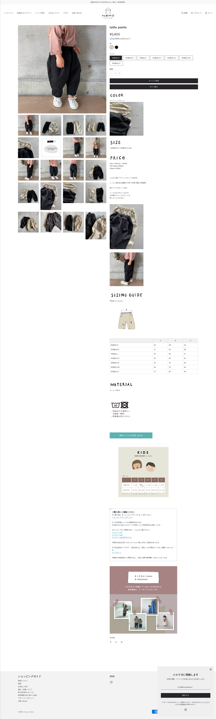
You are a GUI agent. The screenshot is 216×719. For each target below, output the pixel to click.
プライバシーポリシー (26, 698)
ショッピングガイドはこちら (122, 517)
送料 (111, 39)
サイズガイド (116, 553)
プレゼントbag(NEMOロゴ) (122, 537)
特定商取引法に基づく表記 (27, 695)
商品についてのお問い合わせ (131, 435)
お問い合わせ (22, 701)
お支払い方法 (22, 687)
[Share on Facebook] (110, 642)
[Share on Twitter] (116, 642)
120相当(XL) (157, 58)
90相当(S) (116, 58)
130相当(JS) (171, 58)
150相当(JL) (116, 63)
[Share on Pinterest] (121, 642)
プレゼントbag (117, 535)
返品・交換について (25, 689)
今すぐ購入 (154, 87)
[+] (119, 73)
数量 (111, 69)
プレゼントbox (117, 532)
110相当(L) (143, 58)
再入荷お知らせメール (26, 692)
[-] (112, 73)
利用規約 (183, 704)
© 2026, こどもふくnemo (25, 712)
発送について (22, 681)
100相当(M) (129, 58)
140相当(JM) (186, 58)
